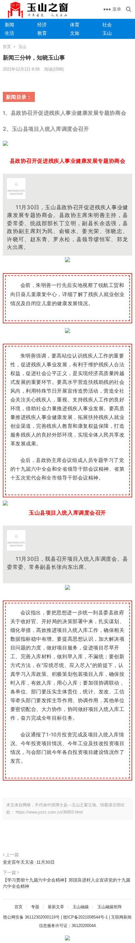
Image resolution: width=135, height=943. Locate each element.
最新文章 (56, 906)
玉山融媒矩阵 (109, 906)
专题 (35, 906)
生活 (9, 33)
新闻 (9, 24)
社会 (107, 24)
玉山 (107, 33)
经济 (42, 24)
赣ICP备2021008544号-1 (85, 917)
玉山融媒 (81, 906)
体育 (74, 24)
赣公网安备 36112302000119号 (31, 917)
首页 (7, 46)
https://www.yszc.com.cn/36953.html (49, 812)
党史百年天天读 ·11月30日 (29, 862)
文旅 (74, 33)
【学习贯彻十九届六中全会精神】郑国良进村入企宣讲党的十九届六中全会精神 (66, 883)
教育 (42, 33)
